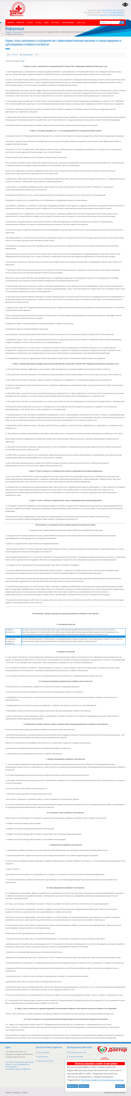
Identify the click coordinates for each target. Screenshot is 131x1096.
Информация (68, 22)
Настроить (120, 1086)
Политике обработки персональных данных (102, 1080)
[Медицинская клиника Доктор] (112, 1053)
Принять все (72, 1086)
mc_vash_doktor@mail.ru (114, 12)
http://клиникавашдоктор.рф (22, 1062)
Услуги (30, 22)
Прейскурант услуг (45, 1061)
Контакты (55, 22)
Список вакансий (76, 1056)
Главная (10, 22)
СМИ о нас (81, 22)
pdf (23, 61)
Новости (20, 22)
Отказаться (84, 1086)
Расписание (43, 1056)
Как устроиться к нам (77, 1052)
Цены (46, 22)
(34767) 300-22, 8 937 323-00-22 (112, 10)
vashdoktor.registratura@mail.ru (111, 15)
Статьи (38, 22)
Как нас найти (44, 1052)
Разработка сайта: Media (114, 1092)
